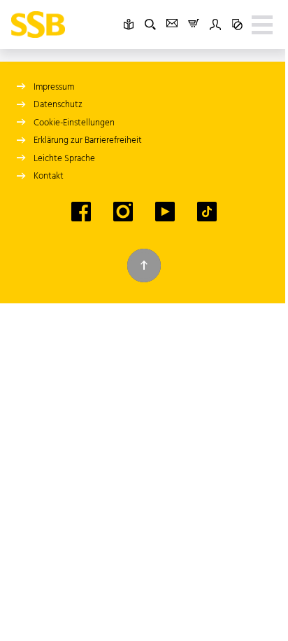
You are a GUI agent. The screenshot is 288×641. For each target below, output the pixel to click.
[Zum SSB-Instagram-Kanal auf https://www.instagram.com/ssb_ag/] (123, 211)
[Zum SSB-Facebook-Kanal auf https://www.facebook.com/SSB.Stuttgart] (81, 211)
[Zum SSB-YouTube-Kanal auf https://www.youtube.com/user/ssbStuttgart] (165, 211)
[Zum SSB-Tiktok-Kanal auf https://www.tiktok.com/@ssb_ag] (207, 211)
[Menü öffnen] (262, 24)
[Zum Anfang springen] (144, 265)
